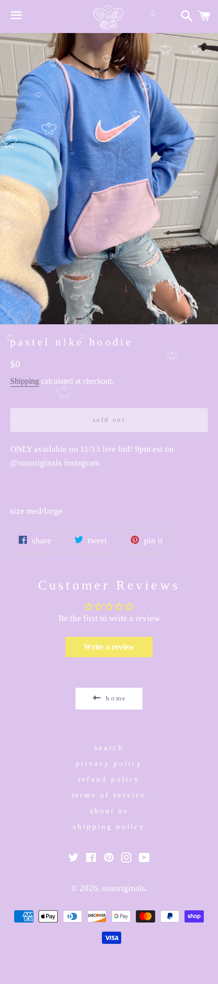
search (109, 748)
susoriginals (124, 888)
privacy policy (109, 763)
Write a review (109, 646)
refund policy (109, 779)
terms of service (109, 795)
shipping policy (109, 826)
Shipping (24, 381)
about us (109, 811)
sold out (109, 419)
